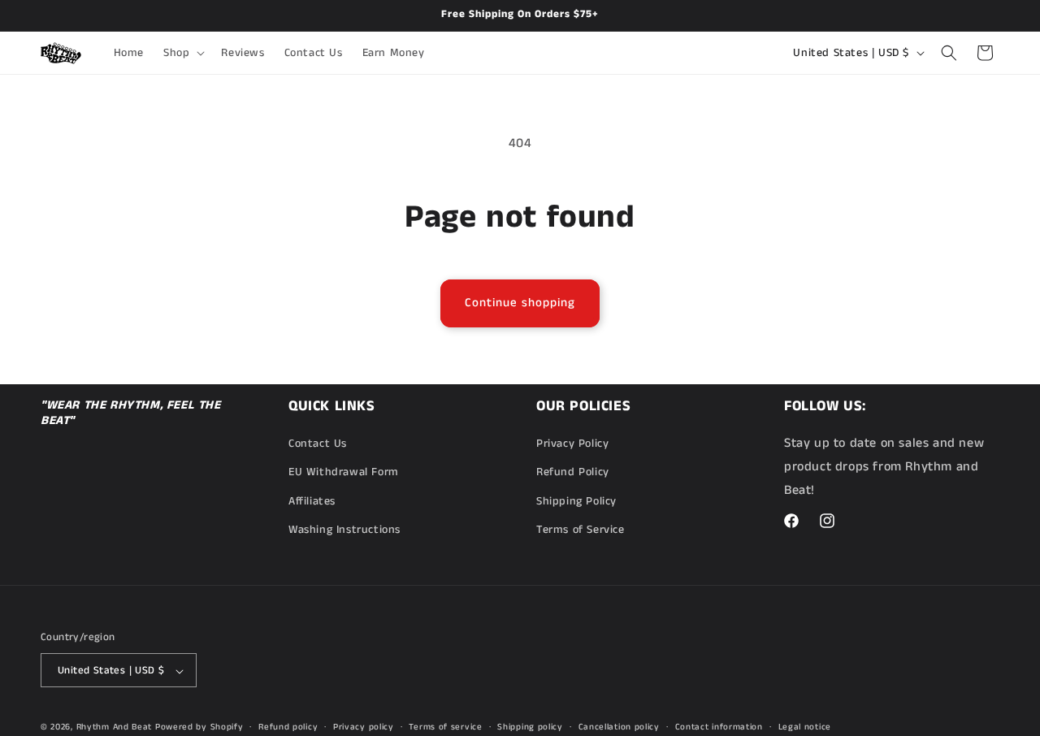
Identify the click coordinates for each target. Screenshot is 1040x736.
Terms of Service (580, 530)
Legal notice (804, 727)
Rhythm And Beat (114, 727)
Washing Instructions (344, 530)
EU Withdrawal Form (343, 473)
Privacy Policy (572, 443)
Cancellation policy (619, 727)
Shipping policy (530, 727)
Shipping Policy (576, 501)
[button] (182, 53)
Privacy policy (363, 727)
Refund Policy (572, 473)
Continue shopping (520, 302)
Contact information (719, 727)
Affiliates (312, 501)
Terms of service (445, 727)
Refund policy (288, 727)
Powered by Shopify (199, 727)
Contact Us (317, 443)
